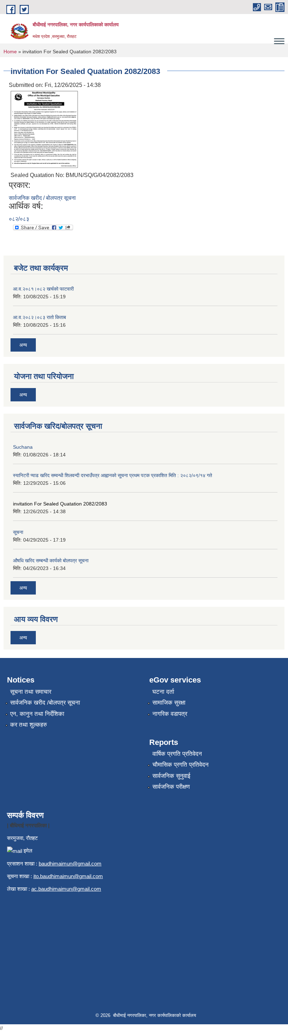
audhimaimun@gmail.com (71, 864)
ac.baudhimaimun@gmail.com (66, 889)
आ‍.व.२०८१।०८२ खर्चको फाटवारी (43, 289)
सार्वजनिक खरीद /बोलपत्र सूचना (45, 702)
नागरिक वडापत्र (169, 714)
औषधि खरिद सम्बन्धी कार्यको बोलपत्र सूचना (51, 560)
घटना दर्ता (163, 691)
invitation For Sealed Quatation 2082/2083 (60, 504)
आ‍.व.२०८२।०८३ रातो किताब (39, 317)
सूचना (18, 532)
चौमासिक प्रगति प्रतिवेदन (180, 764)
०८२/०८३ (19, 219)
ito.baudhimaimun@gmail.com (68, 876)
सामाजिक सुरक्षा (168, 702)
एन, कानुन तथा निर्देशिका (37, 714)
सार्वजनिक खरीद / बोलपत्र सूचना (42, 198)
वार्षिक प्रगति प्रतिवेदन (177, 754)
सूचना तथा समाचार (30, 691)
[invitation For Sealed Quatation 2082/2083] (44, 129)
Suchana (23, 447)
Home (10, 51)
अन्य (23, 345)
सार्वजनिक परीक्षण (171, 786)
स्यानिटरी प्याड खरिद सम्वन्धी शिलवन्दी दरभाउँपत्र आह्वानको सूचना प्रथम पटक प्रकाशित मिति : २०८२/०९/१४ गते (112, 475)
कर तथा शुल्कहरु (28, 724)
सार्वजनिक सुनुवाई (171, 776)
